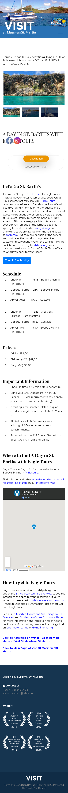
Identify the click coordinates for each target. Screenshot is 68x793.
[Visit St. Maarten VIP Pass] (58, 23)
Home (6, 57)
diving (46, 228)
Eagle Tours (48, 200)
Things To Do (21, 57)
